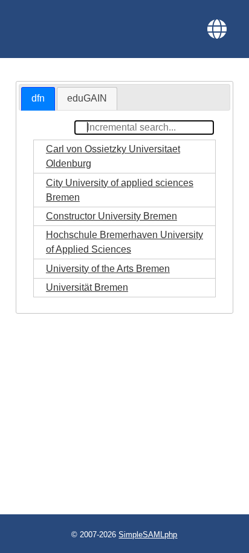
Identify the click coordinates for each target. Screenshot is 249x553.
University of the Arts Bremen (108, 269)
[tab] (38, 99)
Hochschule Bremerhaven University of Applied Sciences (124, 242)
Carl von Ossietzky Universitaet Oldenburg (113, 156)
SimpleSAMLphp (147, 534)
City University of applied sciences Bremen (119, 190)
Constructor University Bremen (111, 216)
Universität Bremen (87, 287)
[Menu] (217, 29)
